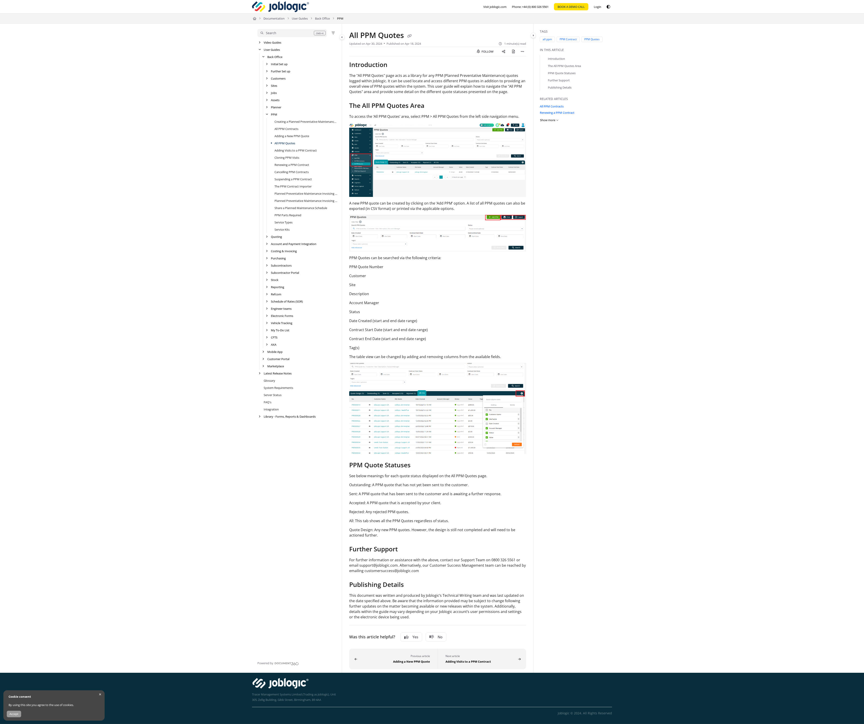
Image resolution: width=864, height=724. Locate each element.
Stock (274, 280)
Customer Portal (278, 359)
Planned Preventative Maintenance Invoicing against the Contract (305, 194)
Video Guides (272, 42)
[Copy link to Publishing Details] (411, 585)
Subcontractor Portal (285, 273)
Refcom (276, 294)
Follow (487, 51)
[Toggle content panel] (533, 35)
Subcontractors (281, 265)
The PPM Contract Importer (293, 186)
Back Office (322, 18)
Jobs (274, 93)
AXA (273, 345)
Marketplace (275, 366)
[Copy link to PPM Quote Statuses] (417, 465)
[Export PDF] (513, 51)
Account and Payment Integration (293, 244)
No (440, 637)
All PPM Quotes (284, 143)
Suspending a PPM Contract (293, 179)
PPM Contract (568, 39)
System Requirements (278, 388)
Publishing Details (560, 87)
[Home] (280, 6)
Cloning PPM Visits (286, 158)
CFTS (274, 337)
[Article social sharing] (503, 51)
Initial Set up (279, 64)
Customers (278, 78)
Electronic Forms (282, 316)
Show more (547, 120)
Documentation (274, 18)
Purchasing (278, 258)
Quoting (276, 237)
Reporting (277, 287)
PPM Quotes (592, 39)
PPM (340, 18)
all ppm (547, 39)
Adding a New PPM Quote (291, 136)
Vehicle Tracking (281, 323)
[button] (292, 33)
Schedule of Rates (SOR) (287, 301)
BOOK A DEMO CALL (571, 7)
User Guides (300, 18)
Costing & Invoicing (284, 251)
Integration (271, 409)
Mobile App (275, 352)
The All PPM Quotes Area (564, 66)
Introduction (556, 59)
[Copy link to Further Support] (405, 549)
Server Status (272, 395)
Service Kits (282, 229)
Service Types (283, 222)
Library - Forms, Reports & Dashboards (290, 416)
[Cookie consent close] (100, 694)
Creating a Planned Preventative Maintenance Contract (305, 122)
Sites (274, 86)
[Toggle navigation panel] (342, 37)
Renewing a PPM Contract (291, 165)
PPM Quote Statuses (562, 73)
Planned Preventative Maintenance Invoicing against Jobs (305, 201)
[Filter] (333, 33)
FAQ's (267, 402)
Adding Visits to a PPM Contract (295, 150)
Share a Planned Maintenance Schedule (300, 208)
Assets (275, 100)
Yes (415, 637)
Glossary (269, 381)
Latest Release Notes (278, 373)
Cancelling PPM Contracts (291, 172)
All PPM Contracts (286, 129)
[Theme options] (608, 6)
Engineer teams (281, 309)
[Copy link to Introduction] (394, 65)
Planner (276, 107)
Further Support (559, 80)
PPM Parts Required (287, 215)
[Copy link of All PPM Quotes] (409, 36)
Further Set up (280, 71)
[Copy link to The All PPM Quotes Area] (431, 106)
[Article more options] (522, 51)
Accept (13, 714)
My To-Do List (280, 330)
